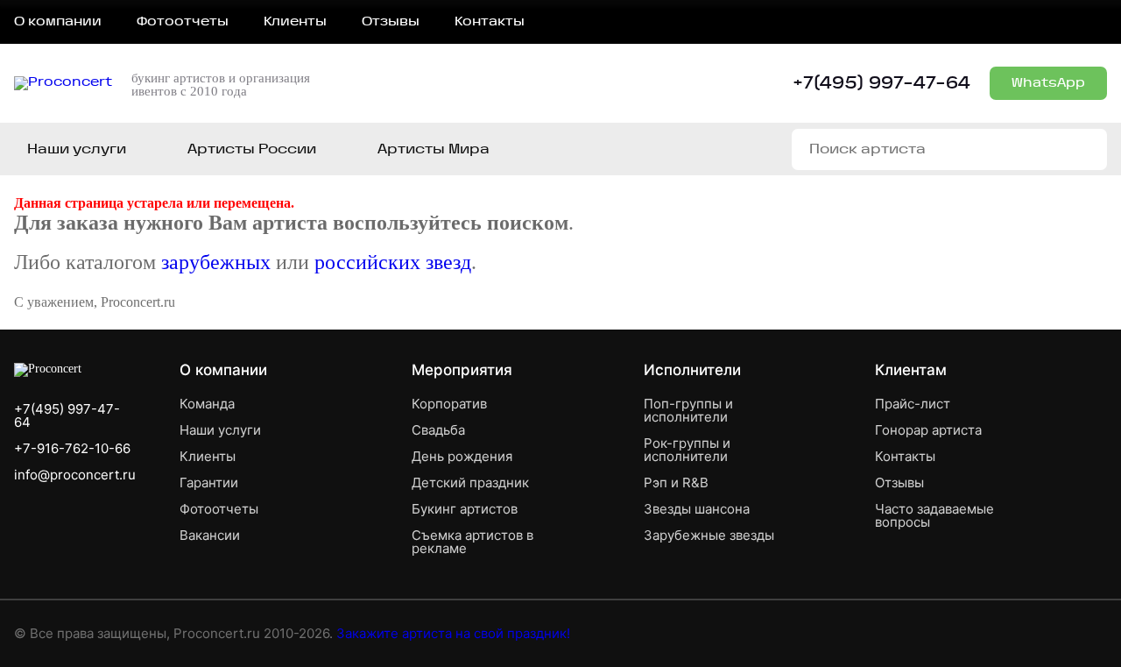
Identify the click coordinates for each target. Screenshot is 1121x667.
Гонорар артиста (928, 429)
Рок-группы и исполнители (687, 449)
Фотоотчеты (183, 22)
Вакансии (210, 535)
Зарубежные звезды (709, 535)
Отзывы (390, 22)
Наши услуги (76, 149)
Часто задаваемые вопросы (934, 515)
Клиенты (295, 22)
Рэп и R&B (676, 482)
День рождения (462, 456)
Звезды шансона (697, 508)
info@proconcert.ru (75, 474)
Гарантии (209, 482)
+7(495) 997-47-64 (881, 83)
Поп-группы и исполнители (688, 410)
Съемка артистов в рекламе (472, 542)
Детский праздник (470, 482)
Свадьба (438, 429)
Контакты (490, 22)
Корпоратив (449, 403)
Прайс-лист (912, 403)
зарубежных (216, 262)
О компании (58, 22)
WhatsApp (1048, 83)
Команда (207, 403)
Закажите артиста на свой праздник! (453, 633)
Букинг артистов (465, 508)
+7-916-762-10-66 (72, 448)
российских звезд (392, 262)
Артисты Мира (433, 149)
